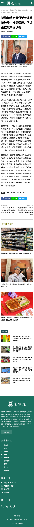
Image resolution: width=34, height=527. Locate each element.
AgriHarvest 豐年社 (22, 519)
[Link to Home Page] (17, 3)
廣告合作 (7, 489)
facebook (7, 36)
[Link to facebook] (2, 506)
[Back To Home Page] (17, 404)
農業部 (13, 193)
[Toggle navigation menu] (2, 3)
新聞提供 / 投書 (9, 486)
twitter (24, 36)
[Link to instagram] (10, 506)
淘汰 (24, 193)
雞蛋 (8, 193)
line (15, 36)
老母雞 (19, 193)
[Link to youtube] (6, 506)
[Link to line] (14, 506)
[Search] (32, 3)
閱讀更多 (6, 432)
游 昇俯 (3, 31)
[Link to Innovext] (20, 523)
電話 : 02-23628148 (10, 483)
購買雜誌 (7, 492)
